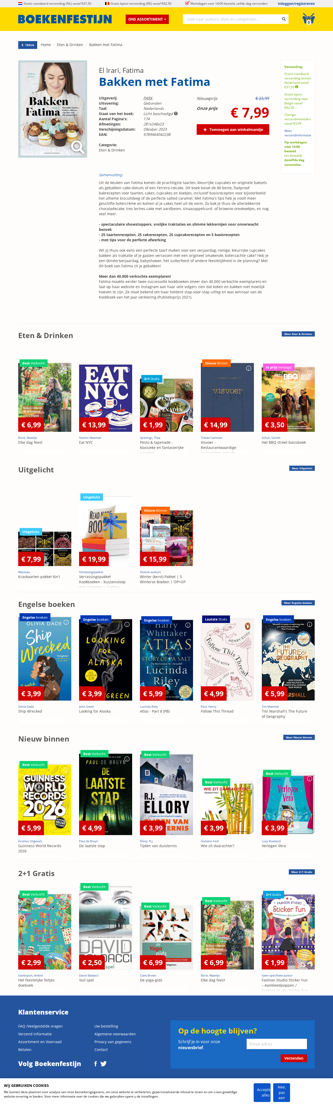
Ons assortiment (145, 19)
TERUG (29, 45)
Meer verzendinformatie (297, 133)
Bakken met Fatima (105, 44)
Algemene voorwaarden (115, 1033)
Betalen (24, 1049)
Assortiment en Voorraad (40, 1041)
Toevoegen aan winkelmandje (236, 129)
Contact (101, 1049)
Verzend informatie (35, 1033)
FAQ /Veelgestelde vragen (40, 1026)
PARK (147, 98)
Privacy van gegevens (112, 1041)
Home (46, 44)
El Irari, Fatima (121, 70)
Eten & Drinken (70, 44)
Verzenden (293, 1058)
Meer (298, 334)
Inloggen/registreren (296, 3)
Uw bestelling (106, 1026)
